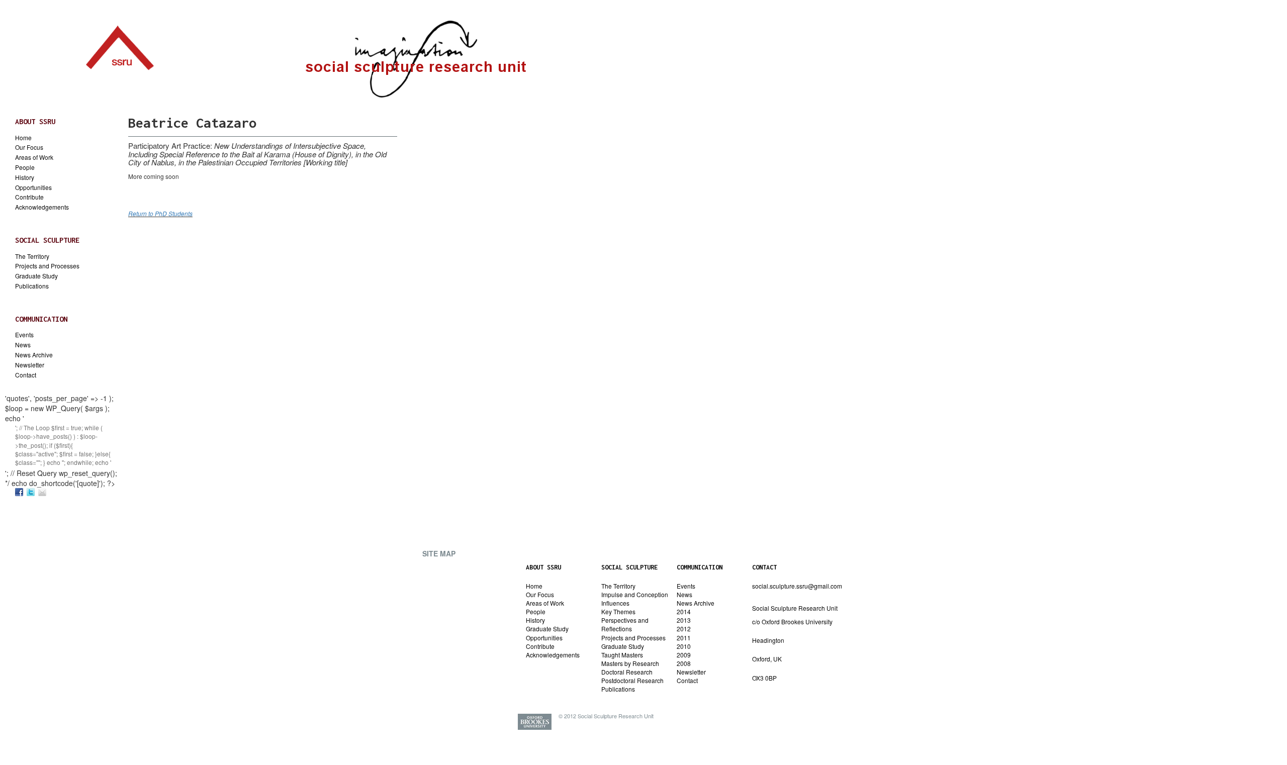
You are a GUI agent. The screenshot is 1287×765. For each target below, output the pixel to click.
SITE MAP (438, 553)
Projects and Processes (47, 266)
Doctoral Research (627, 671)
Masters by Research (630, 663)
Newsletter (29, 365)
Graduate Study (36, 276)
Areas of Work (34, 157)
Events (24, 335)
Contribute (29, 197)
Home (23, 138)
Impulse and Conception (634, 594)
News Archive (34, 355)
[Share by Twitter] (31, 492)
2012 (684, 628)
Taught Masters (622, 654)
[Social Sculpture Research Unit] (120, 45)
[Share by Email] (42, 492)
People (25, 167)
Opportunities (33, 187)
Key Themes (618, 611)
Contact (25, 375)
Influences (615, 603)
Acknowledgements (42, 207)
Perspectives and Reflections (625, 624)
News (23, 345)
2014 (684, 611)
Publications (32, 286)
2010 (684, 646)
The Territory (32, 256)
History (24, 177)
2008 (684, 663)
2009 (684, 654)
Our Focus (29, 147)
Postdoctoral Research (632, 680)
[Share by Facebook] (19, 492)
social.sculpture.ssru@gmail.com (797, 586)
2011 (684, 637)
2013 (684, 620)
